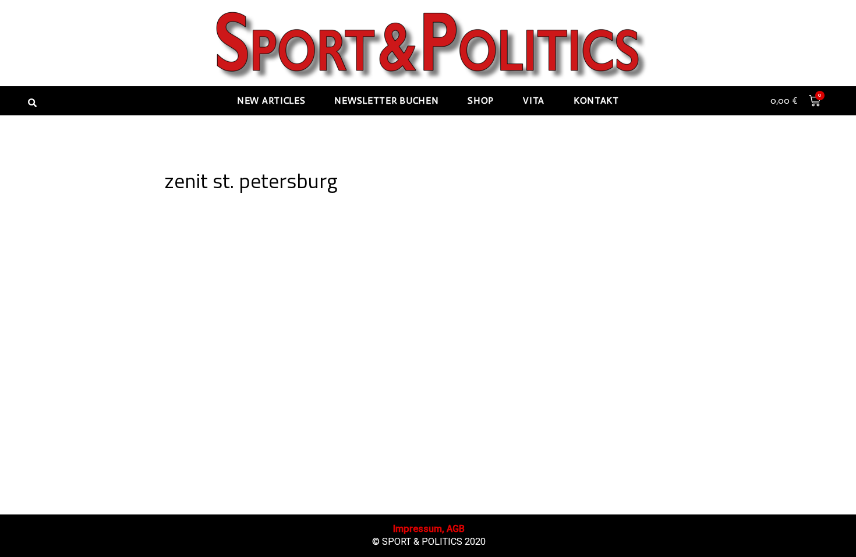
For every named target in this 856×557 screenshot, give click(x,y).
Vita (533, 100)
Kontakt (596, 100)
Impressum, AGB (429, 528)
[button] (32, 102)
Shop (481, 100)
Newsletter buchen (386, 100)
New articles (271, 100)
